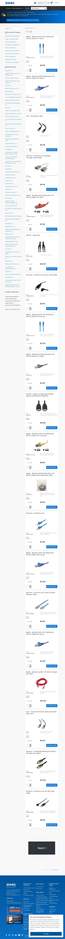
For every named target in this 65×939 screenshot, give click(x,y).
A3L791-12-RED (29, 693)
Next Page (55, 869)
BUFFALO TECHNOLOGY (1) (13, 94)
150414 (27, 62)
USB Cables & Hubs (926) (12, 62)
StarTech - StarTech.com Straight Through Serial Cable (38, 157)
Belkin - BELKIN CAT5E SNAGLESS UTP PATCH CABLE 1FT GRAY (40, 355)
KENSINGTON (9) (10, 175)
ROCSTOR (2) (9, 223)
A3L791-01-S (29, 375)
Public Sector (52, 909)
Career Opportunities (28, 903)
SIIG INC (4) (8, 249)
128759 (27, 657)
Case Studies (52, 894)
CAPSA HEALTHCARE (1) (12, 100)
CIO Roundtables (53, 896)
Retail (50, 913)
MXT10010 (28, 176)
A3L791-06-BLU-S (30, 97)
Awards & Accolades (54, 891)
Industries (52, 906)
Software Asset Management (40, 911)
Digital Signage (40, 909)
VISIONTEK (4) (9, 277)
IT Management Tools (28, 914)
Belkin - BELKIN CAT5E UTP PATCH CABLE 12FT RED (41, 673)
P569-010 (28, 415)
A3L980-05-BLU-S (30, 653)
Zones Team (39, 888)
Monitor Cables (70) (10, 47)
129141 (27, 340)
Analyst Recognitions (52, 888)
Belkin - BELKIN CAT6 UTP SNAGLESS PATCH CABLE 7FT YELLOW (40, 435)
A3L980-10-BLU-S (30, 335)
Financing (25, 908)
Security (25, 893)
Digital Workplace (27, 891)
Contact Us (9, 898)
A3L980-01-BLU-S (30, 57)
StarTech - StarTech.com (35, 513)
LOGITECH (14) (9, 183)
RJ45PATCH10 (29, 534)
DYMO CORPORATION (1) (12, 131)
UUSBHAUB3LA (29, 296)
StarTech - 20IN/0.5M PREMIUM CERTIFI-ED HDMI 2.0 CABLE (41, 752)
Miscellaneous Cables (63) (12, 45)
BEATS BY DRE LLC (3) (11, 88)
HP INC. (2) (8, 166)
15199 (27, 732)
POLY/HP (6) (8, 213)
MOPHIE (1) (8, 189)
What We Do (40, 892)
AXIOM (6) (8, 85)
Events (51, 898)
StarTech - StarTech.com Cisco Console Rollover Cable (40, 593)
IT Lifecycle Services (28, 895)
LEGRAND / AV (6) (10, 178)
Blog (50, 892)
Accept (46, 934)
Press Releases (53, 903)
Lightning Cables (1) (10, 42)
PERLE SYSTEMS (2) (11, 205)
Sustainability (26, 910)
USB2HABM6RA (30, 812)
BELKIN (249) (9, 91)
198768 (27, 419)
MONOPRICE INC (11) (11, 186)
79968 (27, 181)
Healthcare (52, 911)
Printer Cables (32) (10, 56)
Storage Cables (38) (10, 59)
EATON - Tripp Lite (33, 235)
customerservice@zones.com (14, 902)
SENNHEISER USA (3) (11, 241)
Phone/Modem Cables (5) (12, 53)
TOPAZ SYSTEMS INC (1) (12, 264)
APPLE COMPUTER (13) (12, 78)
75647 (27, 816)
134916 (27, 220)
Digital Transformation (41, 902)
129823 (27, 459)
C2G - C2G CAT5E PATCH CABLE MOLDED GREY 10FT (41, 713)
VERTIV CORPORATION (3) (13, 274)
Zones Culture (39, 886)
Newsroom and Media (53, 884)
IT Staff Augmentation (41, 897)
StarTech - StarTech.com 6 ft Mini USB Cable (40, 792)
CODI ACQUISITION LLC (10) (13, 113)
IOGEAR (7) (8, 169)
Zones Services (40, 895)
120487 (28, 101)
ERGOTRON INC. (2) (10, 143)
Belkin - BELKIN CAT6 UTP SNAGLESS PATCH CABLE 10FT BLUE (40, 315)
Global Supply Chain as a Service (42, 905)
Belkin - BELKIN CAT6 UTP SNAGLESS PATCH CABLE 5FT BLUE (40, 633)
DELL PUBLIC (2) (10, 128)
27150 (27, 137)
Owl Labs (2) (8, 198)
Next (41, 848)
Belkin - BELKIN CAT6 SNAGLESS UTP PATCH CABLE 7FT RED (40, 196)
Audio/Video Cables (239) (12, 36)
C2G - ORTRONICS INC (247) (13, 97)
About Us (26, 899)
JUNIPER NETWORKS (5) (12, 172)
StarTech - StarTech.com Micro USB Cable (41, 275)
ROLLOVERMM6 (30, 613)
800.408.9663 (10, 901)
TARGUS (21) (8, 261)
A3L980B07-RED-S (30, 216)
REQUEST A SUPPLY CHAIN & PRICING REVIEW (23, 20)
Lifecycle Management (42, 898)
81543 (27, 618)
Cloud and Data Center (29, 888)
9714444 (28, 776)
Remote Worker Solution (42, 900)
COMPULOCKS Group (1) (12, 116)
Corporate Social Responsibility (27, 906)
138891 (27, 260)
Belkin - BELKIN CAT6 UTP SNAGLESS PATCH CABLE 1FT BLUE (40, 37)
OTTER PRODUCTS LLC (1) (12, 195)
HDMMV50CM (29, 772)
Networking (26, 889)
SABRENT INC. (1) (10, 226)
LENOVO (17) (9, 180)
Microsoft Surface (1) (10, 192)
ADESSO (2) (8, 70)
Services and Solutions (27, 884)
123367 (27, 498)
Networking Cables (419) (12, 50)
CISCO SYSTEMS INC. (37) (12, 110)
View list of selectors (12, 309)
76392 (27, 538)
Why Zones (26, 901)
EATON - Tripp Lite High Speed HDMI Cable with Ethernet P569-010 (40, 395)
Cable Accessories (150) (11, 39)
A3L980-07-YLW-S (30, 454)
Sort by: (32, 8)
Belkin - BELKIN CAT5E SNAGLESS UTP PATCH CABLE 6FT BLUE (40, 77)
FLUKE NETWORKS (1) (11, 146)
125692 (27, 379)
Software (38, 907)
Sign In (57, 2)
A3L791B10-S (29, 494)
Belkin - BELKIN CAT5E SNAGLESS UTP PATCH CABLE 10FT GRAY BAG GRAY (40, 474)
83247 (27, 737)
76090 (27, 300)
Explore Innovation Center (54, 900)
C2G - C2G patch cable (34, 116)
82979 (27, 141)
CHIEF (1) (7, 107)
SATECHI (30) (9, 234)
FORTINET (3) (9, 149)
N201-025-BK (29, 256)
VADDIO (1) (8, 271)
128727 (27, 697)
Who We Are (40, 884)
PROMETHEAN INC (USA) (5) (13, 216)
